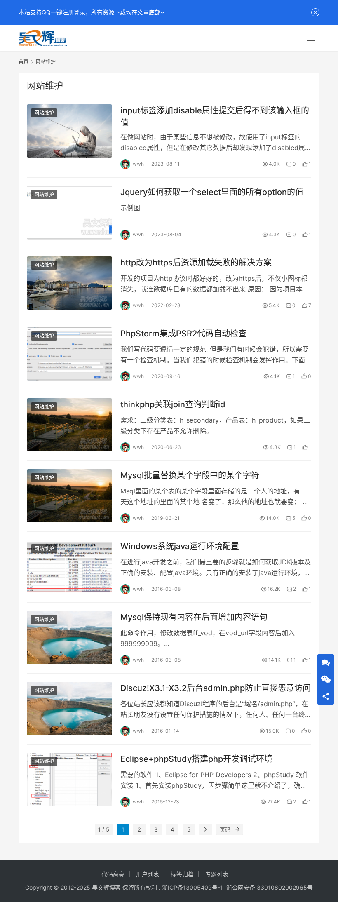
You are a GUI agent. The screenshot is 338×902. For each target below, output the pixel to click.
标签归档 (182, 874)
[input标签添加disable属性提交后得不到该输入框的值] (69, 130)
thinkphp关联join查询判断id (172, 404)
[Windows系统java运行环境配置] (69, 566)
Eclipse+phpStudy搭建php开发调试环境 (196, 759)
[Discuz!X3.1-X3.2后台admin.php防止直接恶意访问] (69, 708)
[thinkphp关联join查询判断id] (69, 424)
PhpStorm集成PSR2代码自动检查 (183, 333)
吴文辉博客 (106, 887)
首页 (23, 62)
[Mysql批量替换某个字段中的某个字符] (69, 495)
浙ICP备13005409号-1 (192, 887)
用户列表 (147, 874)
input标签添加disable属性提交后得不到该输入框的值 (214, 116)
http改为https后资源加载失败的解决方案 (196, 263)
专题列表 (216, 874)
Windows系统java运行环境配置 (179, 546)
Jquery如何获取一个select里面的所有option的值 (211, 192)
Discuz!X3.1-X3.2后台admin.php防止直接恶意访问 (215, 688)
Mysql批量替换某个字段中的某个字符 (189, 475)
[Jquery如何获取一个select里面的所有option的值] (69, 212)
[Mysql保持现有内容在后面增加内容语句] (69, 637)
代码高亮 (112, 874)
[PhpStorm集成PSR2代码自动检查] (69, 354)
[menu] (310, 38)
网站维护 (44, 113)
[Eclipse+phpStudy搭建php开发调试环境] (69, 779)
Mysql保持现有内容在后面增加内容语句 (194, 617)
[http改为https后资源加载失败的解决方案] (69, 283)
